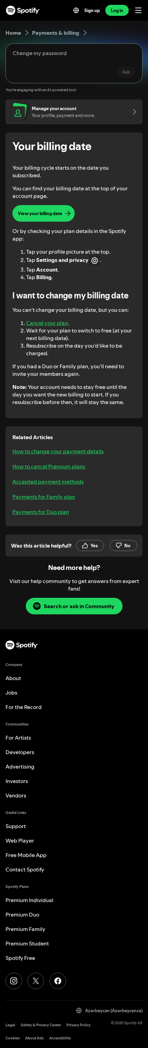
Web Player (20, 840)
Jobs (11, 692)
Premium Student (27, 943)
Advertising (20, 766)
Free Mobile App (26, 855)
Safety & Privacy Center (41, 1025)
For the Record (24, 707)
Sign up (92, 10)
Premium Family (25, 929)
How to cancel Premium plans (48, 466)
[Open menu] (138, 10)
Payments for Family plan (43, 496)
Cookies (13, 1038)
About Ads (34, 1038)
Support (16, 826)
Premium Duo (22, 914)
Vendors (16, 795)
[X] (36, 981)
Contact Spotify (25, 869)
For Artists (18, 737)
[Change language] (76, 10)
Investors (17, 781)
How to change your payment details (58, 451)
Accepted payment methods (48, 481)
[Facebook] (58, 981)
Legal (10, 1025)
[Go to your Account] (132, 112)
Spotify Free (20, 958)
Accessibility (60, 1038)
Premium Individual (29, 900)
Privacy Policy (78, 1025)
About (13, 678)
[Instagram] (14, 981)
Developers (20, 752)
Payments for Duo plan (40, 512)
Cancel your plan (47, 323)
